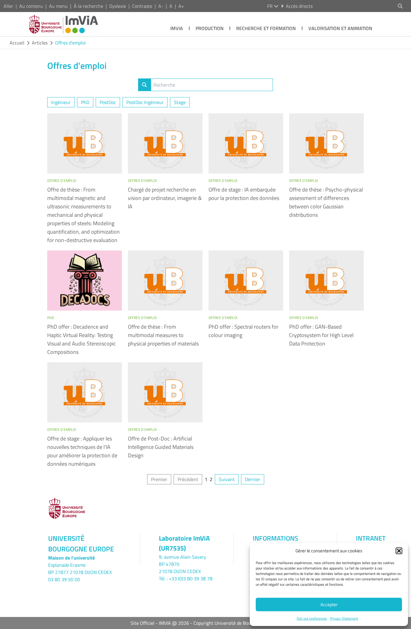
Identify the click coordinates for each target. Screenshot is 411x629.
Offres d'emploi (70, 42)
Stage (180, 102)
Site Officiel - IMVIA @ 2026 (160, 623)
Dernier (252, 479)
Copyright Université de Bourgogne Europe (237, 623)
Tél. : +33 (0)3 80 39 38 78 (185, 578)
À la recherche (88, 6)
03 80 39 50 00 (64, 579)
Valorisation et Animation (340, 28)
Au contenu (31, 6)
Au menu (58, 6)
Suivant (227, 479)
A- (160, 6)
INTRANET (371, 538)
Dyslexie (117, 6)
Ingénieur (61, 102)
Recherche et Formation (266, 28)
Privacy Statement (344, 618)
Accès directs (299, 6)
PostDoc (108, 102)
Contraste (142, 6)
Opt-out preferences (312, 618)
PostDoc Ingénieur (145, 102)
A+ (181, 6)
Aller (8, 6)
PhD (85, 102)
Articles (40, 42)
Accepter (329, 604)
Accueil (17, 42)
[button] (399, 551)
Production (210, 28)
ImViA (176, 28)
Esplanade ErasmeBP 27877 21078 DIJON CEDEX (80, 568)
